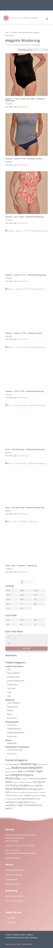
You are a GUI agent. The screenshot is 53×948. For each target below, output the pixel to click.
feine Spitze (23, 779)
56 (7, 604)
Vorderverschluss (33, 805)
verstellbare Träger (14, 805)
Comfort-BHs (12, 684)
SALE (9, 669)
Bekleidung (11, 743)
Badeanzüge (12, 706)
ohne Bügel (32, 789)
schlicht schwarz (17, 796)
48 (7, 599)
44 (20, 595)
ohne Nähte (14, 792)
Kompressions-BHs (15, 750)
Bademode (9, 700)
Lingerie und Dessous (14, 666)
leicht (8, 782)
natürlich (39, 785)
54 (34, 599)
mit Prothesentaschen (25, 782)
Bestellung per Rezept (14, 896)
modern (24, 785)
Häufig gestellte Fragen (14, 870)
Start (7, 32)
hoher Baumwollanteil (37, 778)
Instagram (11, 922)
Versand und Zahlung (14, 901)
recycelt (42, 792)
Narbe (32, 786)
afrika (7, 764)
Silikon (43, 795)
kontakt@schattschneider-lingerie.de (20, 853)
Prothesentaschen (33, 792)
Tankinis (10, 710)
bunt (8, 775)
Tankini (37, 799)
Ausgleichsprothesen (16, 732)
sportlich (18, 799)
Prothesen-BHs (13, 677)
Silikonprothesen (14, 728)
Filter (26, 648)
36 (7, 590)
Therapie (33, 802)
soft (6, 799)
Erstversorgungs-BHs (15, 681)
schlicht (8, 795)
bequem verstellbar (11, 772)
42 (7, 595)
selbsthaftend (36, 795)
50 (20, 599)
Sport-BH (11, 799)
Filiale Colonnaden (13, 858)
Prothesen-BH (22, 792)
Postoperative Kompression (17, 747)
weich (8, 808)
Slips (9, 696)
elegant (16, 774)
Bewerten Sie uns (12, 884)
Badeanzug (28, 764)
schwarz (27, 795)
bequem (35, 767)
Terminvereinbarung (13, 874)
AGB (18, 944)
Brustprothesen (12, 722)
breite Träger (35, 771)
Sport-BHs (11, 688)
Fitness (8, 740)
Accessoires (12, 718)
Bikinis (10, 714)
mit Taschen (12, 785)
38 (20, 590)
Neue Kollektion (13, 673)
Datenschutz (27, 944)
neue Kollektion (16, 789)
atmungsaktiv (14, 764)
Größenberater (11, 879)
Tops (9, 692)
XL (20, 608)
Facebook (11, 917)
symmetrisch (28, 798)
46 (34, 595)
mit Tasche (39, 782)
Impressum (10, 944)
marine (15, 782)
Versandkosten (22, 107)
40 (34, 590)
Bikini (20, 771)
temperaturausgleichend (17, 802)
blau (25, 772)
